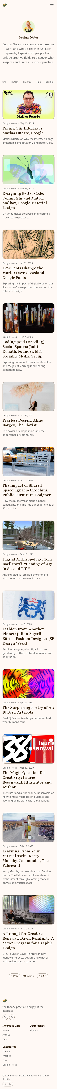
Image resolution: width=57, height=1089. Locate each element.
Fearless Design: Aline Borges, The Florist (23, 423)
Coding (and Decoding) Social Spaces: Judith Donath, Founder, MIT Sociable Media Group (24, 349)
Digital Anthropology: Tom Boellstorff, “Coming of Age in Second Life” (28, 564)
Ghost (46, 1075)
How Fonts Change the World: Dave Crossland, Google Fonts (24, 273)
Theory (14, 81)
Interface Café (17, 1075)
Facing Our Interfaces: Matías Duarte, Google (23, 131)
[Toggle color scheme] (8, 1084)
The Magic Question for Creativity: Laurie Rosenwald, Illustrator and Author (27, 780)
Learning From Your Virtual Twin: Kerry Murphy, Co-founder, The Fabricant (26, 858)
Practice (27, 81)
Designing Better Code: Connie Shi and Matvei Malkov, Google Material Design (25, 200)
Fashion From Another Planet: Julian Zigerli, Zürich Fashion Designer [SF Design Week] (28, 636)
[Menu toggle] (51, 5)
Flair (7, 1078)
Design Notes (10, 123)
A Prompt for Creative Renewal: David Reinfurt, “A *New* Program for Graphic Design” (28, 941)
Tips (38, 81)
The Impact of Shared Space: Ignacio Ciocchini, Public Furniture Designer (27, 490)
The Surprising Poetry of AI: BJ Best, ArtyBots (28, 710)
